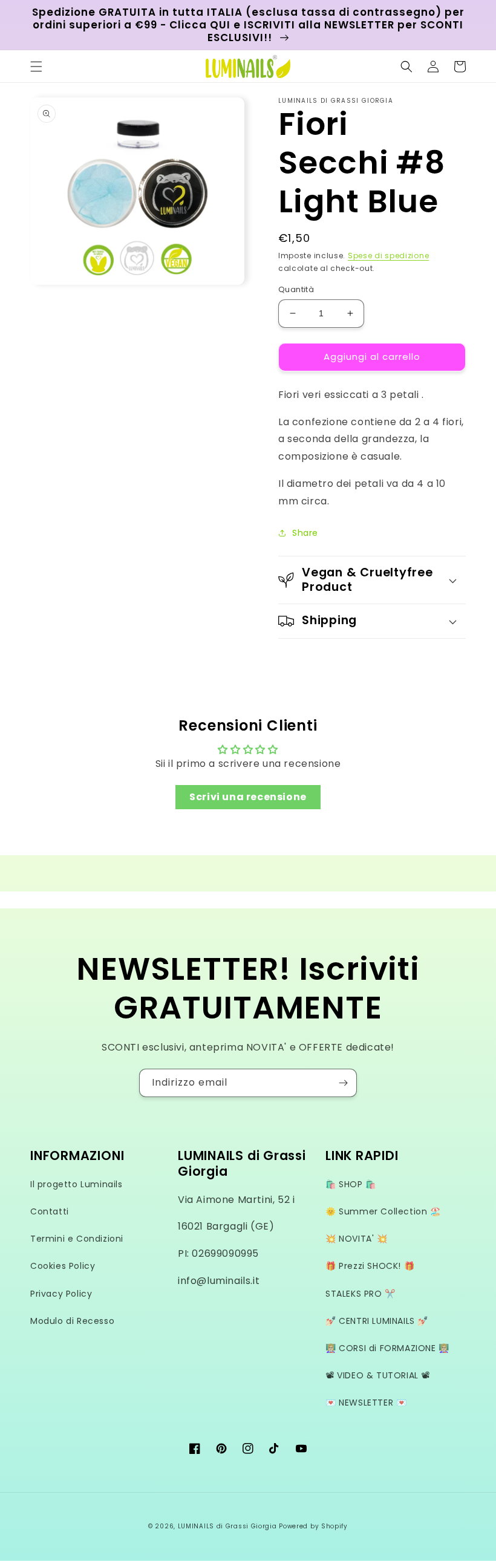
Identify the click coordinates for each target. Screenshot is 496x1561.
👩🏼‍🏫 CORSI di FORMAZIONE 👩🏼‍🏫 (387, 1348)
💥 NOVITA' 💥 (356, 1239)
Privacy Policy (61, 1294)
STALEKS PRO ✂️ (360, 1294)
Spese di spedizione (388, 255)
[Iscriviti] (343, 1083)
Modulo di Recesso (72, 1321)
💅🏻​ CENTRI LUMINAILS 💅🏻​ (376, 1321)
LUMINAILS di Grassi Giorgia (227, 1526)
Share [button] (305, 533)
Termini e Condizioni (76, 1239)
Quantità (296, 289)
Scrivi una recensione (248, 797)
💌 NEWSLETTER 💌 (365, 1402)
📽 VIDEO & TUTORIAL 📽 (377, 1375)
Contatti (49, 1211)
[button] (36, 66)
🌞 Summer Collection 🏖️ (383, 1211)
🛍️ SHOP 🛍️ (350, 1184)
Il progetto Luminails (76, 1184)
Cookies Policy (62, 1266)
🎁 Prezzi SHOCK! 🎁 (369, 1266)
